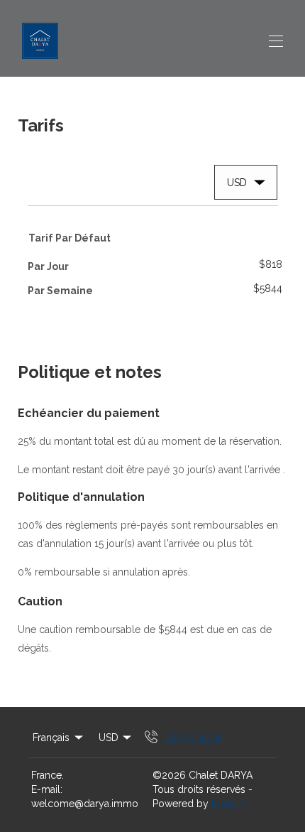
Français (51, 737)
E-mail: (46, 789)
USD (108, 737)
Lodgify (229, 803)
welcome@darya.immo (84, 803)
